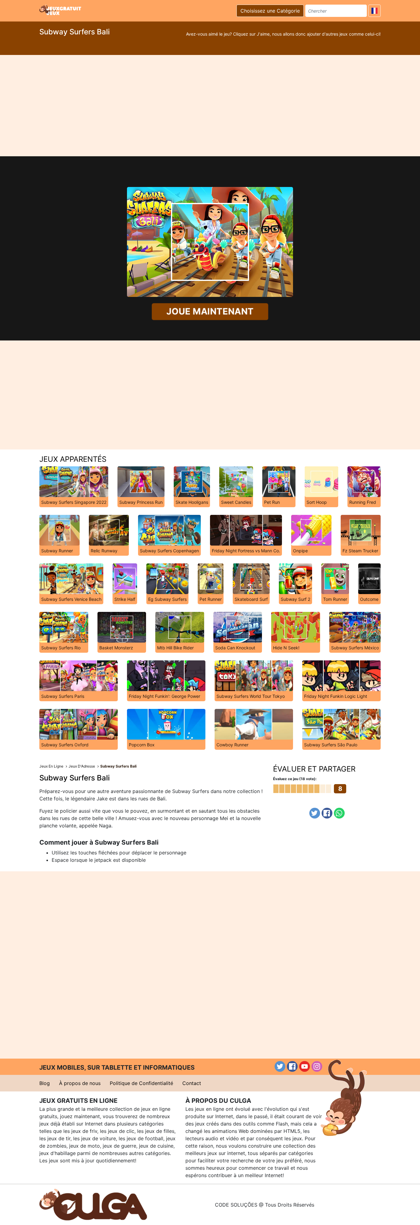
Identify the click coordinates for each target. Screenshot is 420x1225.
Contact (191, 1083)
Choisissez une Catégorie (270, 11)
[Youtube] (304, 1066)
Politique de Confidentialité (141, 1083)
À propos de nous (80, 1083)
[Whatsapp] (339, 813)
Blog (44, 1083)
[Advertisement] (210, 106)
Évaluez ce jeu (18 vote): (295, 778)
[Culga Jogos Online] (93, 1204)
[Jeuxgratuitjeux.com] (60, 9)
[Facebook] (327, 813)
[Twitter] (314, 813)
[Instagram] (316, 1066)
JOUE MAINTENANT (210, 311)
